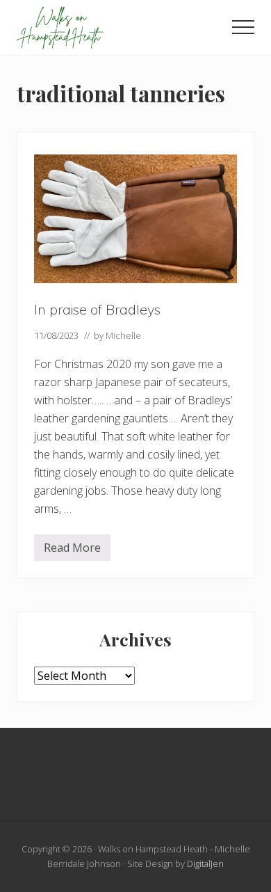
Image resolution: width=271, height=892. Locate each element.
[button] (243, 27)
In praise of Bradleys (97, 309)
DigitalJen (205, 863)
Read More (72, 550)
